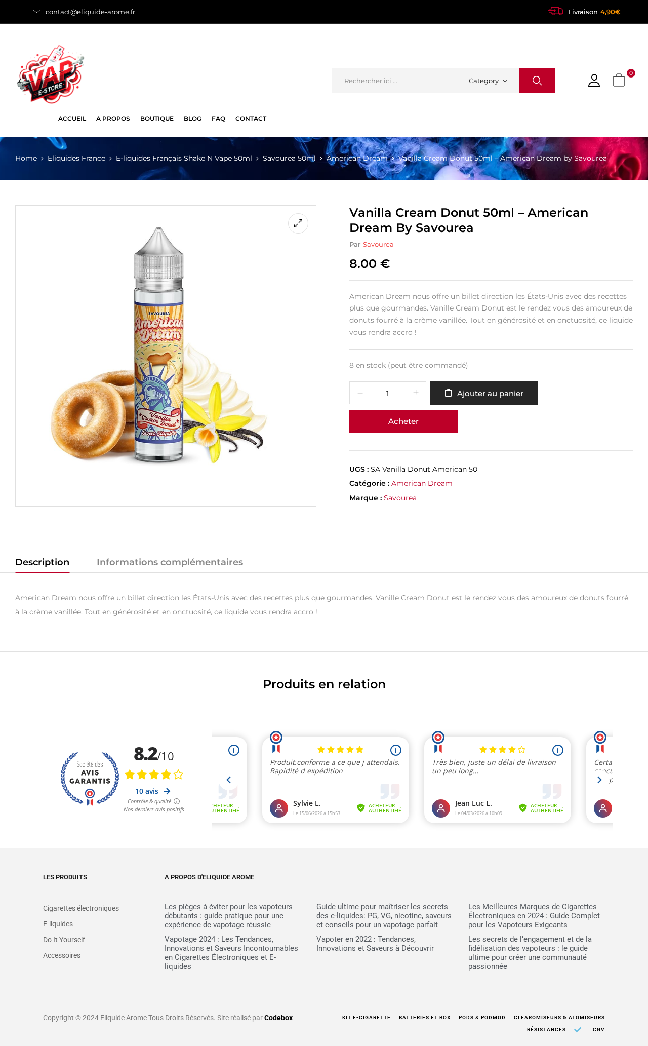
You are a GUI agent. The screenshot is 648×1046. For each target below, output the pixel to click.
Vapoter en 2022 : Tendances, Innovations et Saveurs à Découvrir (375, 944)
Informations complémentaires (170, 562)
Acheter (403, 421)
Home (26, 158)
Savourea (378, 244)
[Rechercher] (537, 80)
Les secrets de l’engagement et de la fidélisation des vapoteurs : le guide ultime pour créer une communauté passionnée (530, 953)
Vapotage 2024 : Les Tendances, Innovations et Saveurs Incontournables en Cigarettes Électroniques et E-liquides (231, 953)
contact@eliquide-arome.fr (90, 12)
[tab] (42, 564)
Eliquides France (76, 158)
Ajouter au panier (490, 393)
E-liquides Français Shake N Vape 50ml (184, 158)
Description (42, 562)
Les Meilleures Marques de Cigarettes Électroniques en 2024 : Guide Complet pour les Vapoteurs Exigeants (534, 915)
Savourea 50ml (289, 158)
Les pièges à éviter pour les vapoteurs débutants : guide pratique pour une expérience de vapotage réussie (229, 915)
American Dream (357, 158)
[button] (620, 81)
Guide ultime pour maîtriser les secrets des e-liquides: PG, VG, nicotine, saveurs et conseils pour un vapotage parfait (384, 915)
